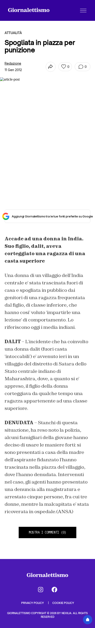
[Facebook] (54, 589)
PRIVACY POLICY (33, 603)
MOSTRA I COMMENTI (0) (47, 532)
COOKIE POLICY (63, 603)
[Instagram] (40, 589)
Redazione (13, 63)
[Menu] (83, 10)
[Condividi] (51, 67)
